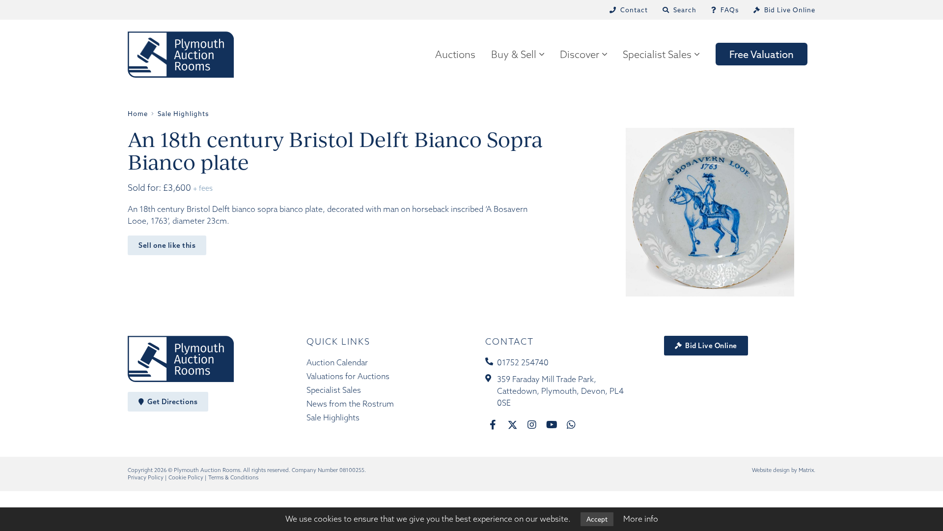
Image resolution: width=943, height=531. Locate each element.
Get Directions (172, 401)
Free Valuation (761, 54)
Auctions (455, 54)
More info (640, 519)
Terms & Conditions (233, 477)
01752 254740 (523, 362)
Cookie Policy (185, 477)
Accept (597, 519)
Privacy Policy (146, 477)
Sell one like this (167, 245)
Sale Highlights (333, 417)
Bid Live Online (710, 345)
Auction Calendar (337, 362)
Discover (579, 54)
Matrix (806, 470)
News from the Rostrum (350, 404)
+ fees (203, 188)
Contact (509, 341)
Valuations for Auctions (347, 376)
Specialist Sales (657, 54)
